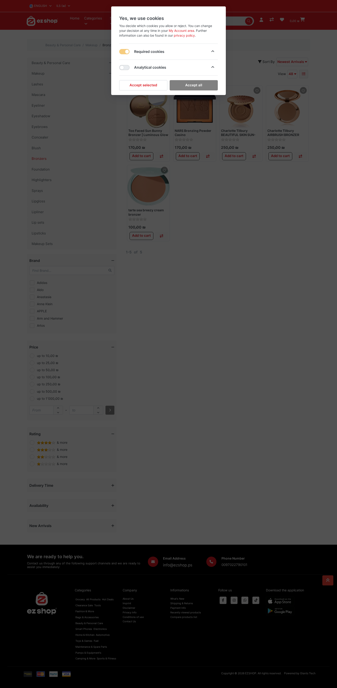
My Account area (181, 31)
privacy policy (184, 35)
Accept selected (143, 85)
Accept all (193, 85)
